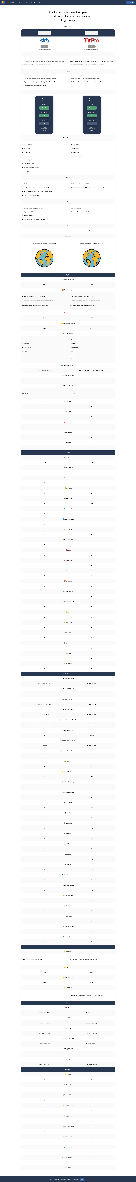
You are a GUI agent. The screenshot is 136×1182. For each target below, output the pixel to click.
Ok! (82, 1179)
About (25, 2)
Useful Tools (33, 2)
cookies (76, 1179)
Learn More (44, 130)
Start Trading (130, 2)
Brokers (12, 2)
